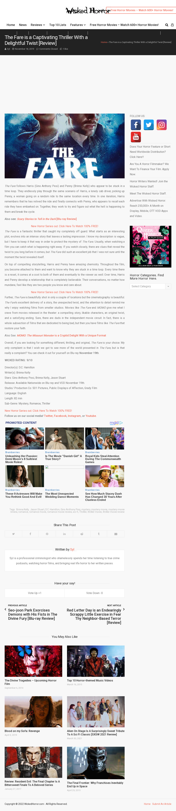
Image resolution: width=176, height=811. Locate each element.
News (23, 25)
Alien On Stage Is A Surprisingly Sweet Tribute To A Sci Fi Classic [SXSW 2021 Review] (95, 732)
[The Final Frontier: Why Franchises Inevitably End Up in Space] (96, 763)
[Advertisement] (88, 81)
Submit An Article (161, 804)
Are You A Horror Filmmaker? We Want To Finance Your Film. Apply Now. (149, 169)
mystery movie (99, 509)
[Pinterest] (47, 534)
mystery (85, 509)
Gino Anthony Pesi (70, 509)
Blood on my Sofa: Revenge (22, 731)
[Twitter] (13, 534)
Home (11, 25)
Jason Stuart (37, 509)
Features (76, 25)
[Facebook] (30, 534)
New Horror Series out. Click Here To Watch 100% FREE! (64, 226)
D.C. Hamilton (52, 509)
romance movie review (59, 511)
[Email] (115, 534)
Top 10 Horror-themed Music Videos (90, 680)
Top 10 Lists (57, 25)
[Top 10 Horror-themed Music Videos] (96, 661)
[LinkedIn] (64, 534)
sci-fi (75, 511)
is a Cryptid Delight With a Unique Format (61, 335)
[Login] (172, 25)
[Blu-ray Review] (47, 219)
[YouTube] (135, 137)
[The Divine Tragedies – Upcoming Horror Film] (33, 661)
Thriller (83, 511)
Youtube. (91, 416)
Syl (8, 49)
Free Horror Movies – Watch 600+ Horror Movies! (124, 25)
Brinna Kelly (22, 509)
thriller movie (95, 511)
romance (23, 511)
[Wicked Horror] (88, 10)
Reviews (36, 25)
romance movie (37, 511)
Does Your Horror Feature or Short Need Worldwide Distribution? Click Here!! (150, 152)
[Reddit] (81, 534)
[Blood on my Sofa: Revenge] (33, 711)
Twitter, (48, 416)
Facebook (60, 416)
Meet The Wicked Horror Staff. (148, 193)
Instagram (74, 416)
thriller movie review (114, 511)
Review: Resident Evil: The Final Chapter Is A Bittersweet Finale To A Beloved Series (32, 783)
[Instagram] (161, 124)
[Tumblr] (99, 534)
